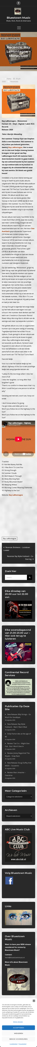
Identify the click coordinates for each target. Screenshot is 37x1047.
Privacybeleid (22, 1044)
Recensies (14, 81)
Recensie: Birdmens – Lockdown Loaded (16, 548)
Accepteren (18, 1028)
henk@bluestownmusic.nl (15, 957)
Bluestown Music (18, 17)
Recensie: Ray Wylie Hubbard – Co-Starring (20, 557)
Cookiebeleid (13, 1044)
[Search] (29, 577)
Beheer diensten (18, 1022)
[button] (34, 1001)
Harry (9, 79)
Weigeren (18, 1033)
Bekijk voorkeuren (18, 1039)
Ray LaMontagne (9, 538)
